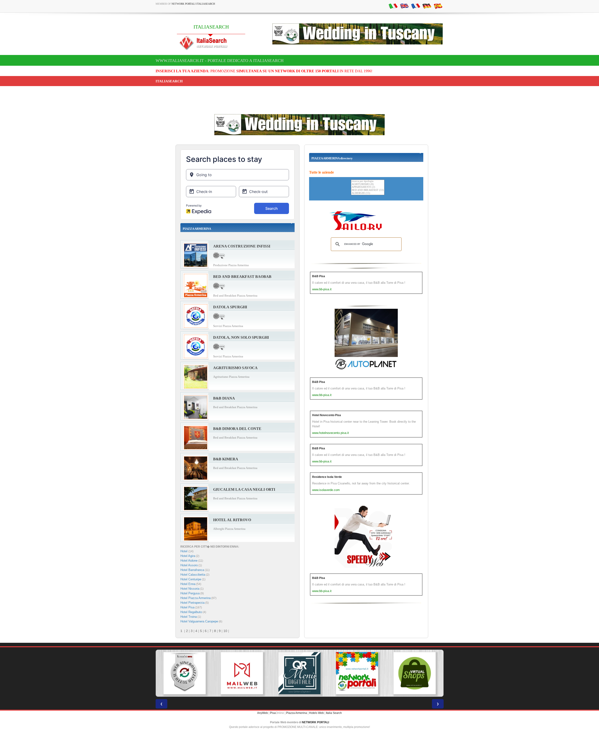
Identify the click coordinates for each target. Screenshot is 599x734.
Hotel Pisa (187, 607)
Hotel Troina (188, 616)
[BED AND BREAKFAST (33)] (367, 190)
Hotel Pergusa (190, 593)
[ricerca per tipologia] (367, 181)
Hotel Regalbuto (191, 612)
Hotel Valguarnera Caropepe (199, 621)
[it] (393, 5)
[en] (404, 5)
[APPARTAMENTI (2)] (367, 187)
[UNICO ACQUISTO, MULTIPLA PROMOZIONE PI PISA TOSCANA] (299, 673)
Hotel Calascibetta (192, 574)
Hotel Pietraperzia (192, 602)
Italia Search (334, 713)
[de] (426, 5)
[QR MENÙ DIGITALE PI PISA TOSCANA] (242, 673)
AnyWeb (262, 713)
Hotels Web (316, 713)
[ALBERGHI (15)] (367, 193)
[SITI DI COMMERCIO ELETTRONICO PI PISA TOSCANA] (357, 673)
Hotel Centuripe (190, 579)
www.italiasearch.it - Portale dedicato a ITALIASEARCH (220, 60)
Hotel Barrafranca (192, 570)
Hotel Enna (187, 584)
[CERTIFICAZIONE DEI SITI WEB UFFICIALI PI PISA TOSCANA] (415, 673)
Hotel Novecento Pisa (326, 415)
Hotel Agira (187, 556)
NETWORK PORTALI (315, 722)
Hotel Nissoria (189, 588)
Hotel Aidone (188, 560)
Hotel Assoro (189, 565)
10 (225, 631)
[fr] (415, 5)
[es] (438, 5)
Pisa (273, 713)
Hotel (184, 551)
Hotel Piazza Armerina (195, 598)
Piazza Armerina (296, 713)
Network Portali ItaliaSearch (193, 3)
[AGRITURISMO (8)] (367, 184)
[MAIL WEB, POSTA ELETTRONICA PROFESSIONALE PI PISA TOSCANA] (184, 673)
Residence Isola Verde (327, 477)
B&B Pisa (318, 276)
